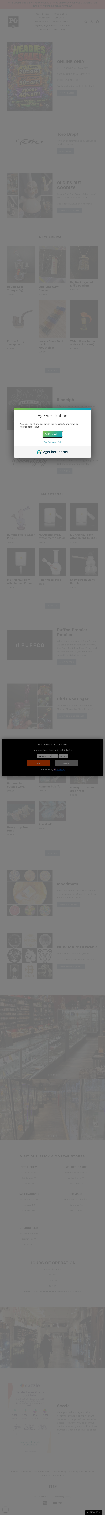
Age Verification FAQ (52, 442)
